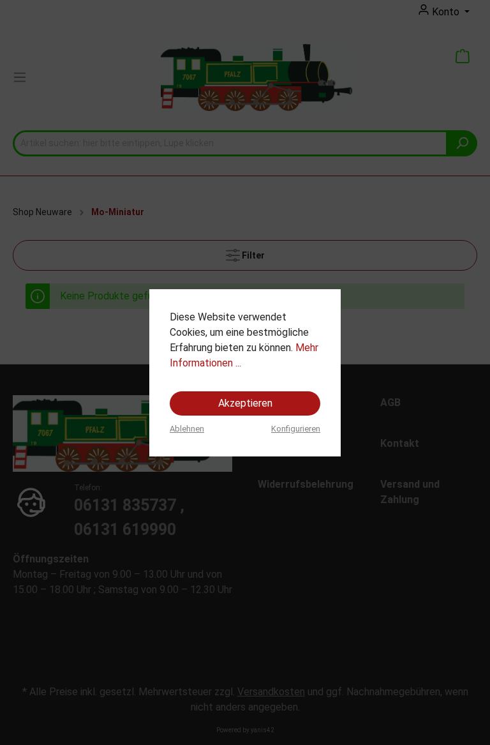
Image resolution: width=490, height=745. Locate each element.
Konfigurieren (295, 428)
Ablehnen (187, 428)
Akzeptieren (245, 403)
